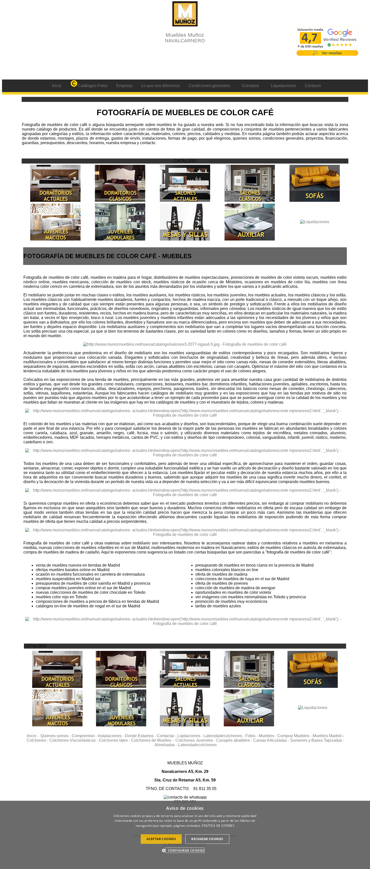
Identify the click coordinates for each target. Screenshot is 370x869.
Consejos (250, 86)
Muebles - (268, 736)
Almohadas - (166, 745)
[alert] (185, 835)
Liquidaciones (283, 86)
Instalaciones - (111, 736)
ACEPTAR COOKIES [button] (161, 839)
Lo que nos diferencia (160, 86)
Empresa (124, 86)
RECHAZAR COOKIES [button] (207, 839)
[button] (185, 850)
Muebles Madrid (327, 736)
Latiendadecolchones (197, 745)
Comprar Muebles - (295, 736)
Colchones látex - (115, 740)
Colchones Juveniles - (195, 740)
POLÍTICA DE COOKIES (218, 825)
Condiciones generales (209, 86)
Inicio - (34, 736)
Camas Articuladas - (271, 740)
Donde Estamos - (141, 736)
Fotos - (252, 736)
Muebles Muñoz (185, 37)
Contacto (313, 86)
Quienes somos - (56, 736)
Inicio (56, 86)
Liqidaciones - (190, 736)
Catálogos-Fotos (92, 86)
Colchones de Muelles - (153, 740)
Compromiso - (85, 736)
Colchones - (38, 740)
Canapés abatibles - (234, 740)
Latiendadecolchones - (224, 736)
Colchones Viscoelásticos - (74, 740)
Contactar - (167, 736)
